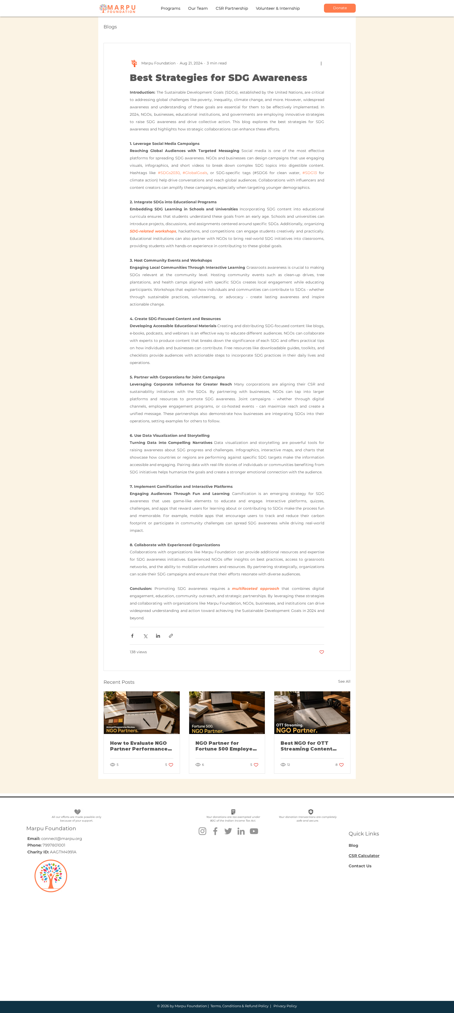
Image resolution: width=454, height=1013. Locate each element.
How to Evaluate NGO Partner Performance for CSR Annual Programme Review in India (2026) (139, 746)
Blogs (110, 27)
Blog (353, 845)
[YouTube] (254, 831)
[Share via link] (170, 635)
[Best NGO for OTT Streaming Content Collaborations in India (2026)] (312, 712)
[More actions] (321, 63)
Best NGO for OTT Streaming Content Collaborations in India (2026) (311, 746)
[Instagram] (202, 831)
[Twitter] (228, 831)
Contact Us (360, 865)
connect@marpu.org (61, 838)
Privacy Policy (285, 1006)
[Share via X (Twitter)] (145, 635)
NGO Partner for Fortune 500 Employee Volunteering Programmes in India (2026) (225, 746)
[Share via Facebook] (132, 635)
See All (344, 681)
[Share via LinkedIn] (158, 635)
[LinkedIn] (241, 831)
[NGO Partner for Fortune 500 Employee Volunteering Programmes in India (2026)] (227, 712)
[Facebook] (215, 831)
